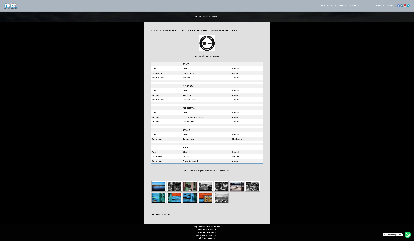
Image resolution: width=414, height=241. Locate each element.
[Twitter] (408, 5)
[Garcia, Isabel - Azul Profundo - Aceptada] (158, 186)
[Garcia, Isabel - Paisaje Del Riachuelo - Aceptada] (205, 186)
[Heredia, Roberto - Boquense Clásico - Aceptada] (174, 186)
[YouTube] (405, 5)
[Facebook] (398, 5)
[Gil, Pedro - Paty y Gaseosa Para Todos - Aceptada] (221, 186)
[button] (408, 235)
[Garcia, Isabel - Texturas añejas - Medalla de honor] (158, 198)
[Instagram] (401, 5)
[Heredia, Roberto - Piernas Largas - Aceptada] (237, 186)
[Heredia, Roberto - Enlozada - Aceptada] (190, 186)
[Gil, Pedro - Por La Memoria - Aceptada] (252, 186)
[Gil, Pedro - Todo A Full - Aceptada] (221, 198)
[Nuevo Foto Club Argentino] (10, 5)
